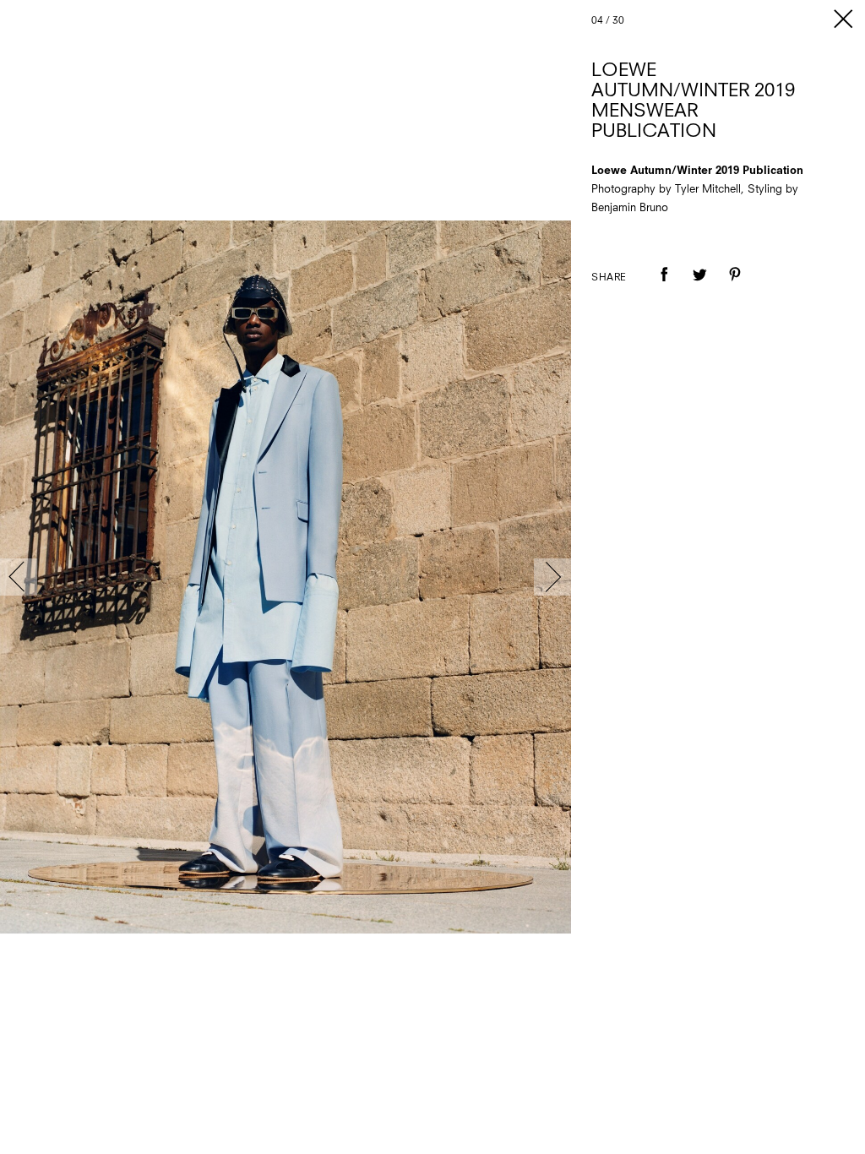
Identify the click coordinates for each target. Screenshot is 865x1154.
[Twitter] (699, 286)
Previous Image (18, 577)
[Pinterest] (735, 286)
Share (609, 278)
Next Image (552, 577)
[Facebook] (664, 286)
